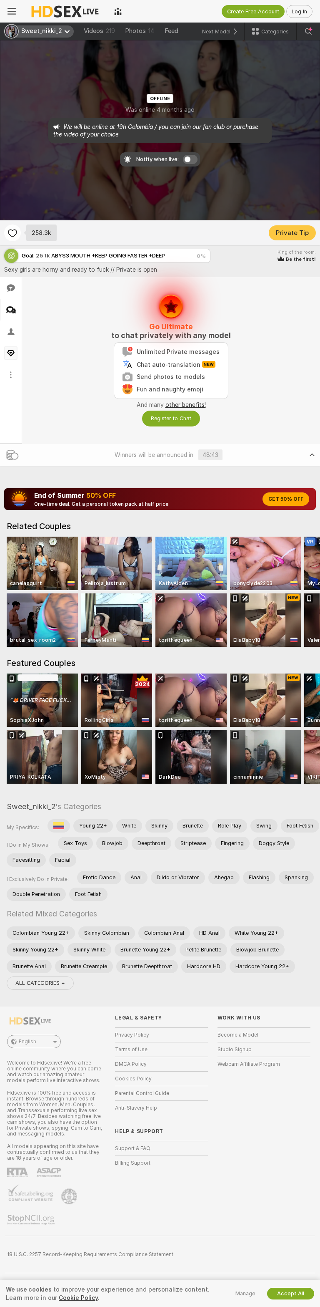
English (27, 1042)
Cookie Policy (78, 1297)
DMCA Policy (131, 1064)
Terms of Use (131, 1049)
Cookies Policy (133, 1079)
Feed (171, 31)
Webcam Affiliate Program (249, 1064)
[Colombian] (59, 826)
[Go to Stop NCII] (31, 1220)
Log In (299, 11)
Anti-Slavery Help (136, 1108)
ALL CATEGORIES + (40, 983)
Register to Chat (171, 418)
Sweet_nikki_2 (31, 806)
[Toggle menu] (11, 11)
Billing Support (132, 1163)
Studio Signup (235, 1049)
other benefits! (185, 404)
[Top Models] (118, 11)
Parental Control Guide (142, 1093)
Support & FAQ (132, 1148)
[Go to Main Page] (65, 11)
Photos (140, 31)
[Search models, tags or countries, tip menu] (308, 31)
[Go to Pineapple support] (70, 1196)
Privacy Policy (132, 1035)
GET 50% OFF (285, 499)
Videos (99, 31)
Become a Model (238, 1035)
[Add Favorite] (12, 233)
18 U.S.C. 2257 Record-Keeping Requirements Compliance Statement (90, 1254)
